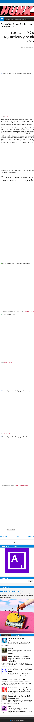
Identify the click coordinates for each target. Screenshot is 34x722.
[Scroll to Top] (31, 719)
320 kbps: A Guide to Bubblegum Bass (18, 688)
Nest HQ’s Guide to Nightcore (16, 639)
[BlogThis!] (9, 529)
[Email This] (8, 529)
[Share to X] (11, 529)
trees (23, 532)
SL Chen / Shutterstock (9, 433)
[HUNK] (2, 18)
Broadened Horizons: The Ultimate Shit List (13, 679)
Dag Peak (6, 116)
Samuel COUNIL (8, 362)
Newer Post (3, 536)
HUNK (10, 720)
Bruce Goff (11, 648)
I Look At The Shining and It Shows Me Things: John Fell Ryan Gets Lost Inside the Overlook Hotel (19, 658)
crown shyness (7, 123)
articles (7, 532)
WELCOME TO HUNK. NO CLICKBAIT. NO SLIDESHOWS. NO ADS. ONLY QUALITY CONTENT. (16, 19)
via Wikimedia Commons (22, 485)
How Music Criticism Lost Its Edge (11, 591)
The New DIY (11, 706)
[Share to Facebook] (12, 529)
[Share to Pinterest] (14, 529)
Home (17, 536)
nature (20, 532)
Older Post (31, 536)
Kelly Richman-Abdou (28, 47)
